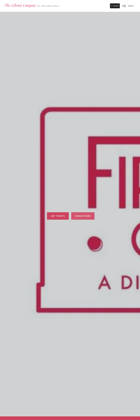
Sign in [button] (130, 6)
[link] (32, 6)
